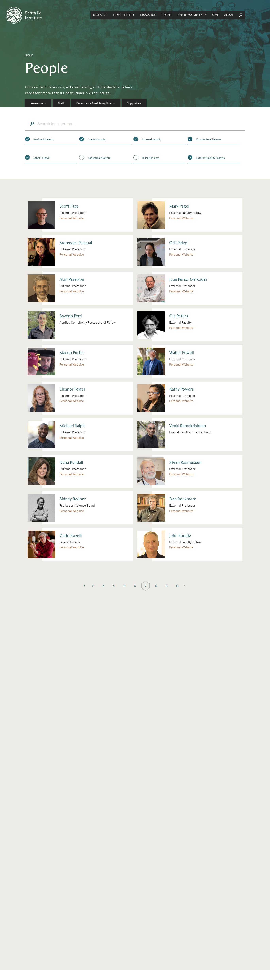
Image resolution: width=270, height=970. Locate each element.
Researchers (38, 103)
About (228, 15)
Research (100, 15)
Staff (61, 103)
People (167, 15)
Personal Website (71, 218)
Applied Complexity (192, 15)
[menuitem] (38, 103)
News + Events (124, 15)
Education (148, 15)
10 (177, 586)
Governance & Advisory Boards (95, 103)
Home (29, 55)
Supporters (134, 103)
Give (215, 15)
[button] (100, 15)
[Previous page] (84, 586)
